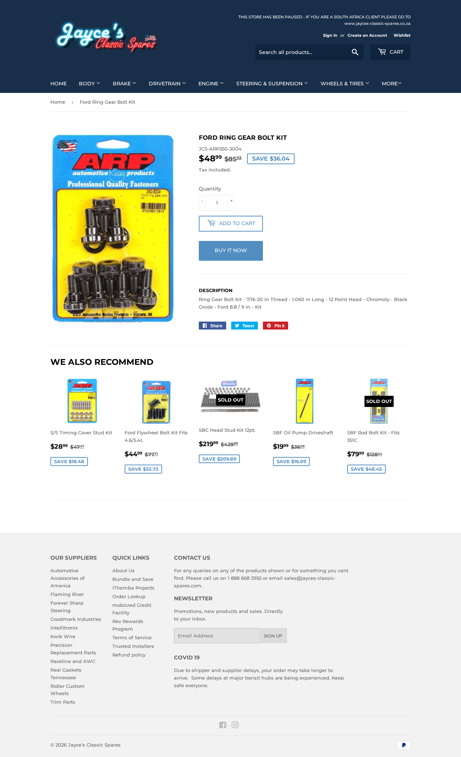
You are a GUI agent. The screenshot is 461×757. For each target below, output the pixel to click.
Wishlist (402, 35)
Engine (209, 83)
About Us (123, 570)
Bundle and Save (132, 579)
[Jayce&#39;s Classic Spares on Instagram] (235, 726)
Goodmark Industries (75, 619)
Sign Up (273, 636)
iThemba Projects (133, 588)
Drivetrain (165, 83)
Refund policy (129, 655)
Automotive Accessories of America (67, 578)
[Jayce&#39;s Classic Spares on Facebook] (223, 726)
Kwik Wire (62, 636)
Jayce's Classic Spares (94, 745)
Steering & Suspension (270, 83)
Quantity (210, 188)
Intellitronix (64, 628)
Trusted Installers (133, 646)
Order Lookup (129, 596)
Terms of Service (132, 637)
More (390, 83)
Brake (122, 83)
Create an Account (367, 35)
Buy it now (231, 250)
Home (58, 83)
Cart (395, 52)
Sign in (330, 35)
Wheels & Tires (343, 83)
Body (87, 83)
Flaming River (67, 594)
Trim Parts (62, 702)
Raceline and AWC (72, 661)
